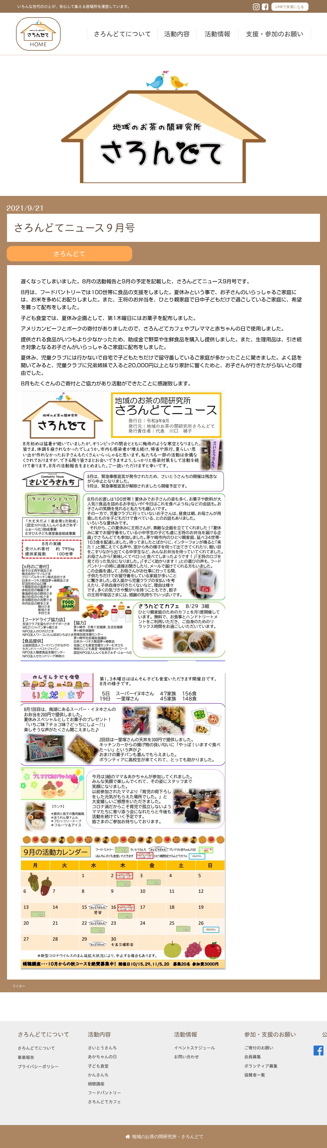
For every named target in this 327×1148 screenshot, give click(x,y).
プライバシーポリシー (38, 1067)
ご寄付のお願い (258, 1048)
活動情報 (217, 34)
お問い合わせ (186, 1057)
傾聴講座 (96, 1084)
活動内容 (177, 34)
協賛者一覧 (254, 1075)
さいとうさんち (102, 1048)
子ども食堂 (98, 1066)
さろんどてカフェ (104, 1102)
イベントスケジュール (194, 1048)
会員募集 (252, 1057)
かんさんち (98, 1075)
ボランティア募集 (261, 1066)
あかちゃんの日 (102, 1057)
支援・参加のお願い (274, 34)
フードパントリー (104, 1093)
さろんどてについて (122, 34)
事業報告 (26, 1057)
